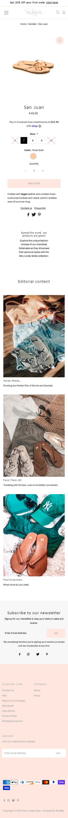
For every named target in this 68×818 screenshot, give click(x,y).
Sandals (32, 24)
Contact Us (8, 690)
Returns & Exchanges (13, 700)
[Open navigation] (9, 12)
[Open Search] (57, 12)
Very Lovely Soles (31, 810)
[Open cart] (63, 12)
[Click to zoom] (59, 40)
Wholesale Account (12, 721)
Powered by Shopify (53, 810)
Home (23, 24)
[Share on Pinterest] (39, 215)
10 (51, 140)
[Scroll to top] (61, 810)
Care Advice (8, 711)
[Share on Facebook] (28, 215)
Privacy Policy (9, 716)
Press (37, 695)
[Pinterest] (47, 654)
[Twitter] (37, 654)
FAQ (4, 695)
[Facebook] (19, 654)
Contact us (26, 208)
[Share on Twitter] (34, 215)
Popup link (40, 208)
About (37, 690)
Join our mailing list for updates (18, 741)
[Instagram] (28, 654)
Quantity (34, 163)
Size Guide (8, 705)
